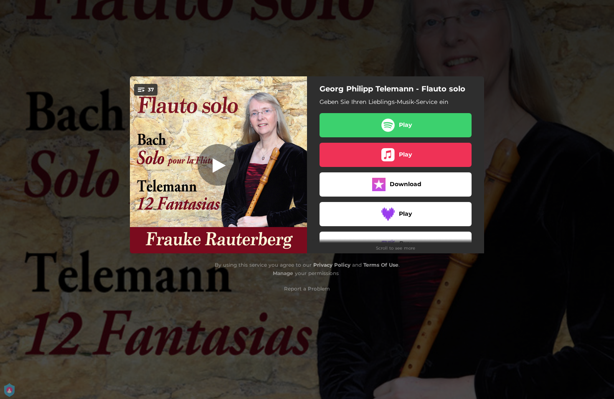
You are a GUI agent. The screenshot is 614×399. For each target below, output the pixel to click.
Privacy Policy (331, 265)
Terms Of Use (380, 265)
